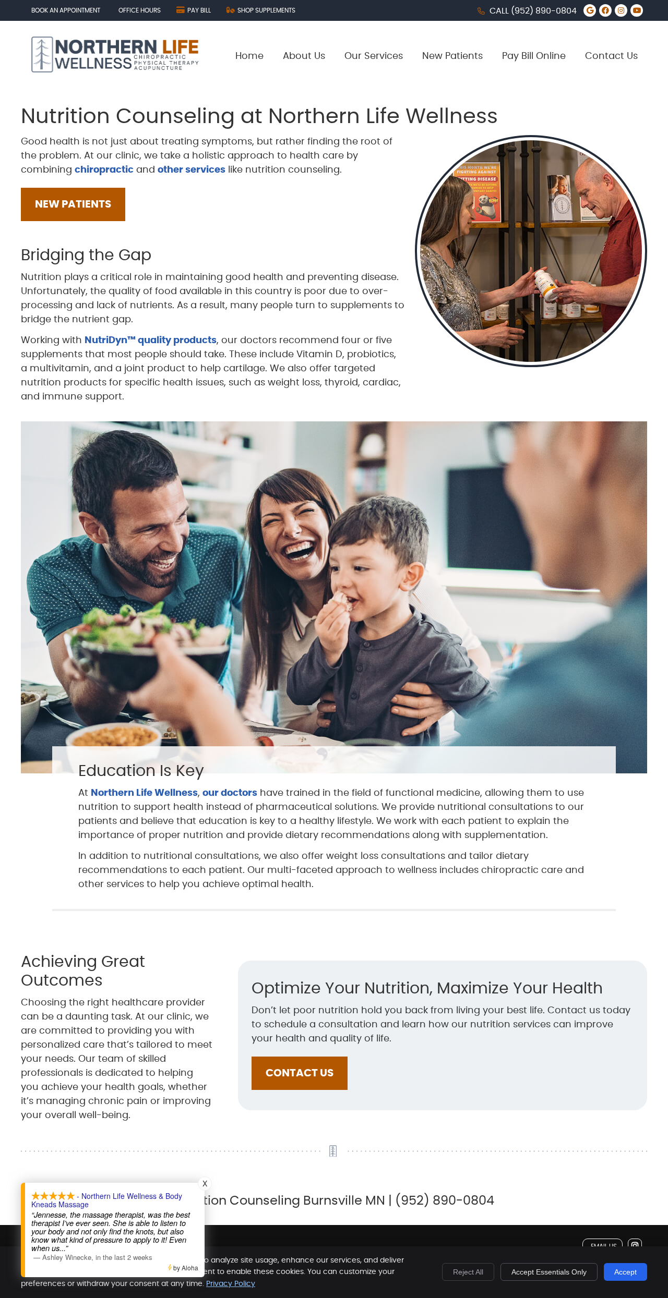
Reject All (468, 1272)
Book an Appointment (65, 10)
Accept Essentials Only (549, 1272)
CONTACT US (299, 1073)
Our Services (373, 56)
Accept (625, 1272)
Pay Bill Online (534, 56)
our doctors (229, 793)
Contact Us (611, 56)
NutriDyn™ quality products (151, 340)
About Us (304, 56)
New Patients (452, 56)
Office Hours (139, 10)
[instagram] (635, 1246)
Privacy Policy (230, 1284)
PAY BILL (199, 10)
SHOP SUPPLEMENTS (266, 10)
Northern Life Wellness (144, 793)
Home (249, 56)
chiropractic (104, 170)
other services (191, 170)
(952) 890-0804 (544, 11)
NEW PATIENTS (73, 204)
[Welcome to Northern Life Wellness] (114, 70)
